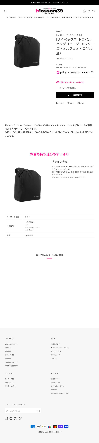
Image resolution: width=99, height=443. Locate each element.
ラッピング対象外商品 (67, 88)
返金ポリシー (55, 382)
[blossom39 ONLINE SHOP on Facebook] (11, 418)
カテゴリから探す (25, 17)
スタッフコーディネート (83, 17)
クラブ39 (54, 358)
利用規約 (54, 390)
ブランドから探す (53, 17)
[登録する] (38, 410)
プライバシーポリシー (58, 386)
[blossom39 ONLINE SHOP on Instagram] (6, 418)
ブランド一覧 (9, 355)
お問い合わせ (9, 382)
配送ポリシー (55, 379)
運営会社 (8, 348)
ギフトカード (55, 355)
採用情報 (8, 358)
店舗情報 (8, 351)
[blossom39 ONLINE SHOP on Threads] (20, 418)
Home (58, 31)
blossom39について (12, 344)
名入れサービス (56, 351)
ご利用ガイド (55, 344)
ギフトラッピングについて (60, 348)
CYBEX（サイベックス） (70, 35)
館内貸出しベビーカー (12, 362)
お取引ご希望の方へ (11, 366)
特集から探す (67, 17)
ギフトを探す (11, 17)
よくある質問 (9, 379)
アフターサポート (11, 386)
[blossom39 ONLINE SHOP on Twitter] (15, 418)
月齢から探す (39, 17)
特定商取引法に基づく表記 (60, 393)
